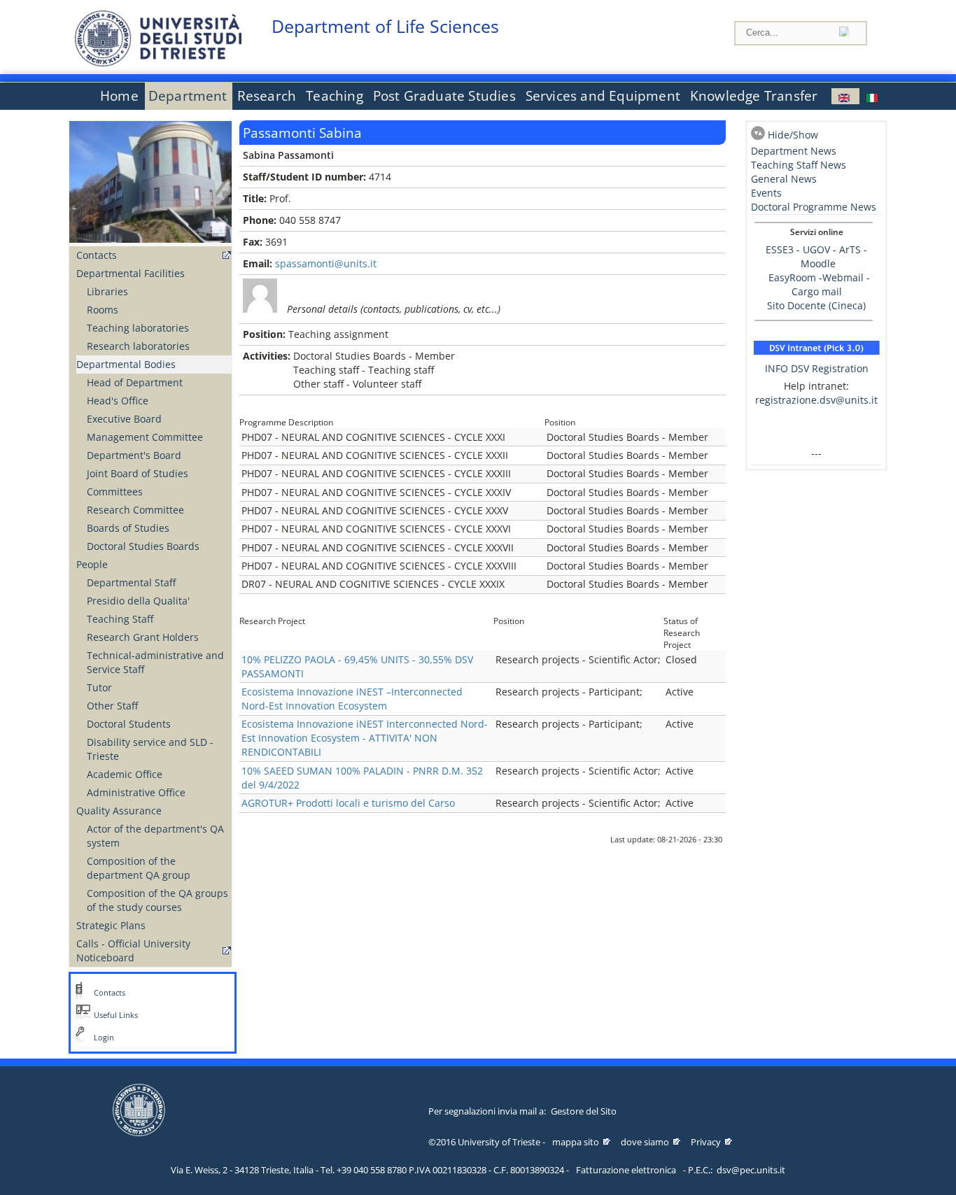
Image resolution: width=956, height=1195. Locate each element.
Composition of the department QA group (138, 868)
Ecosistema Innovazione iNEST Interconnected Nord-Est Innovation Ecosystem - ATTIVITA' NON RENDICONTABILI (364, 737)
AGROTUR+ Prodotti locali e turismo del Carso (348, 802)
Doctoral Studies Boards (143, 546)
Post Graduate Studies (444, 96)
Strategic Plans (111, 925)
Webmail (843, 277)
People (92, 564)
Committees (115, 491)
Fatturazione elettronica (626, 1170)
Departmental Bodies (126, 364)
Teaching (334, 96)
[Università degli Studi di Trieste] (158, 62)
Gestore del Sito (584, 1111)
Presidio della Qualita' (138, 600)
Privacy (706, 1142)
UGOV (816, 249)
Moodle (818, 263)
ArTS (850, 249)
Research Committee (135, 509)
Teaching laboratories (138, 327)
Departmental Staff (131, 582)
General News (784, 178)
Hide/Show (793, 134)
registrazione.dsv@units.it (816, 399)
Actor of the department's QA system (155, 835)
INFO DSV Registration (817, 368)
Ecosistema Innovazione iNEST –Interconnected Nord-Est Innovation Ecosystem (352, 698)
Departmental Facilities (130, 273)
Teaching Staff (120, 618)
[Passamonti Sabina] (845, 96)
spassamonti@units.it (326, 263)
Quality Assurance (119, 810)
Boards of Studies (128, 528)
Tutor (99, 687)
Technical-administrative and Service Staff (155, 662)
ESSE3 (780, 249)
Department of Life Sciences (385, 26)
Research (267, 96)
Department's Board (134, 455)
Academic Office (124, 774)
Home (119, 96)
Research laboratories (138, 346)
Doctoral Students (129, 723)
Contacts (96, 255)
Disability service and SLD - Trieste (150, 749)
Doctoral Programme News (813, 206)
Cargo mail (817, 291)
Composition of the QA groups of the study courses (157, 900)
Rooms (102, 309)
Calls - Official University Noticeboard (133, 950)
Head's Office (117, 400)
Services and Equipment (603, 96)
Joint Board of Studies (137, 473)
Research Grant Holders (143, 637)
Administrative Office (136, 792)
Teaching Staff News (798, 164)
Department (187, 96)
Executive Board (124, 418)
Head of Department (135, 382)
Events (766, 192)
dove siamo (645, 1142)
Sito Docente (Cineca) (816, 305)
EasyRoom (793, 277)
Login (104, 1037)
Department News (793, 150)
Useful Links (116, 1015)
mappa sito (575, 1142)
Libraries (107, 291)
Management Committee (145, 437)
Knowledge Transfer (753, 96)
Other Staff (112, 705)
